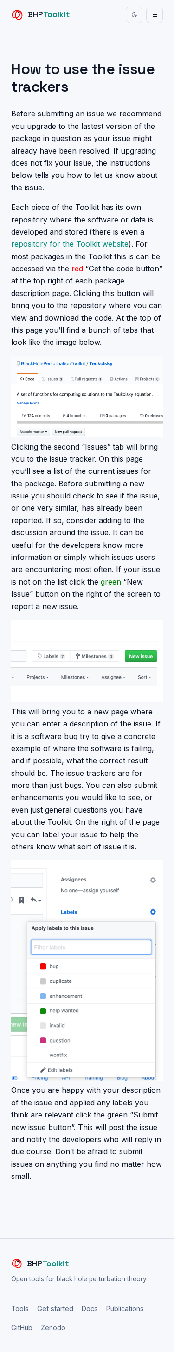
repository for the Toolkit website (70, 244)
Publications (125, 1308)
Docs (90, 1308)
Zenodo (53, 1328)
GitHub (21, 1328)
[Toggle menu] (154, 15)
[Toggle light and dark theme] (134, 15)
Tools (20, 1308)
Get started (55, 1308)
